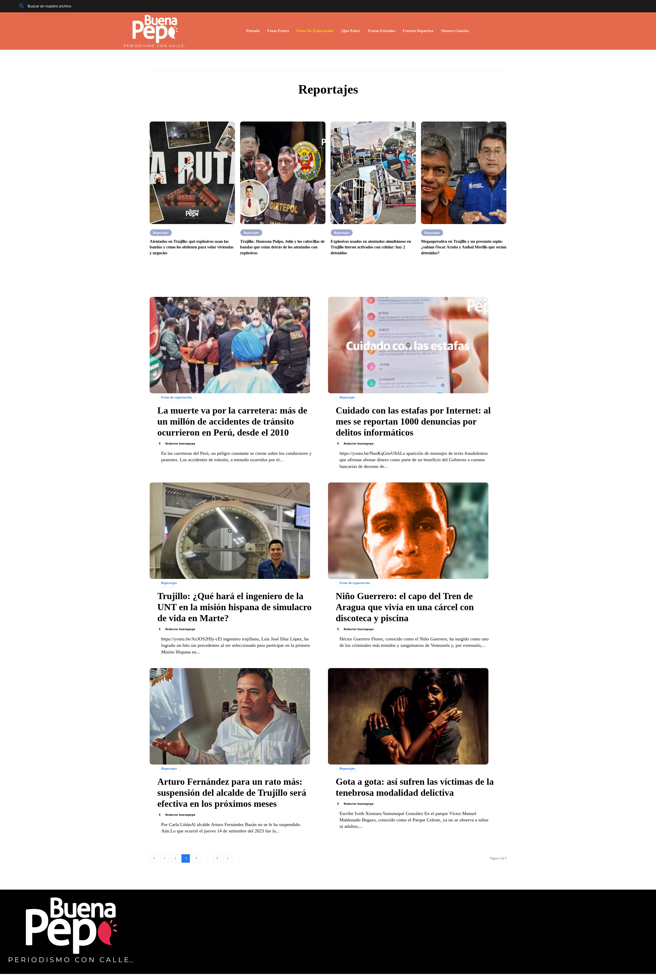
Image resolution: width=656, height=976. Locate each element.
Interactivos (337, 106)
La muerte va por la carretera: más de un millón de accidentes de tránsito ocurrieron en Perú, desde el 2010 (232, 421)
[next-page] (227, 858)
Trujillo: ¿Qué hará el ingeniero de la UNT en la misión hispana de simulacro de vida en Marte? (234, 607)
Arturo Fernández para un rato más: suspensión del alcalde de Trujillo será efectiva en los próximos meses (231, 793)
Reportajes (161, 233)
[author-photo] (161, 443)
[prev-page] (154, 858)
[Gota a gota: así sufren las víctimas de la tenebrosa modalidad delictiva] (408, 716)
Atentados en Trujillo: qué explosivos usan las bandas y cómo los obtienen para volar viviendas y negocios (191, 247)
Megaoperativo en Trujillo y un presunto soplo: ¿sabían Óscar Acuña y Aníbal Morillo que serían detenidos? (463, 247)
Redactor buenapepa (180, 443)
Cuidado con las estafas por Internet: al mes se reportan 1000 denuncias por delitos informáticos (413, 421)
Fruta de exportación (176, 397)
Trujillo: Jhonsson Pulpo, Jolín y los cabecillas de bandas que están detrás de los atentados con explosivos (282, 247)
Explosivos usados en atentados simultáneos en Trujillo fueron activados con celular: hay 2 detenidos (371, 247)
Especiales (313, 106)
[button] (43, 6)
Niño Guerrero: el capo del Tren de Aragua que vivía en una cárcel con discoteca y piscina (405, 607)
